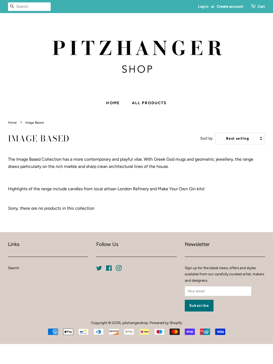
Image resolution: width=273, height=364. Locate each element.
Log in (203, 6)
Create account (230, 6)
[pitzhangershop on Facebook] (109, 269)
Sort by (206, 138)
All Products (149, 102)
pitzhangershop (135, 323)
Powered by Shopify (166, 323)
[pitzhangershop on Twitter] (99, 269)
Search (13, 268)
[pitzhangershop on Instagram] (119, 269)
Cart (261, 6)
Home (113, 102)
